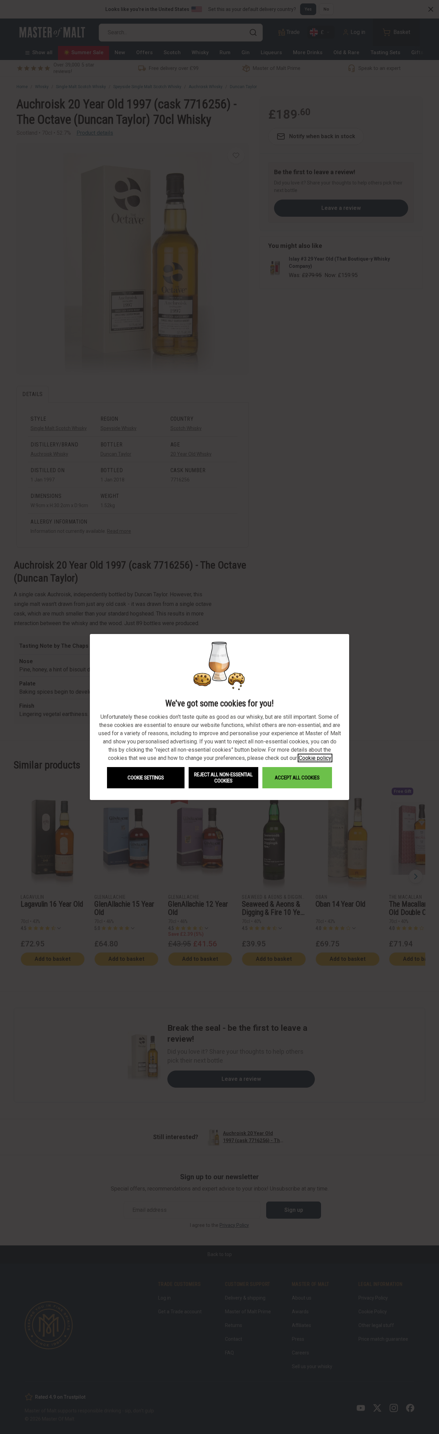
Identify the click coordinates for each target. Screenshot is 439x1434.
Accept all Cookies (297, 778)
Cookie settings (146, 778)
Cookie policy (315, 758)
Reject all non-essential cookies (223, 778)
